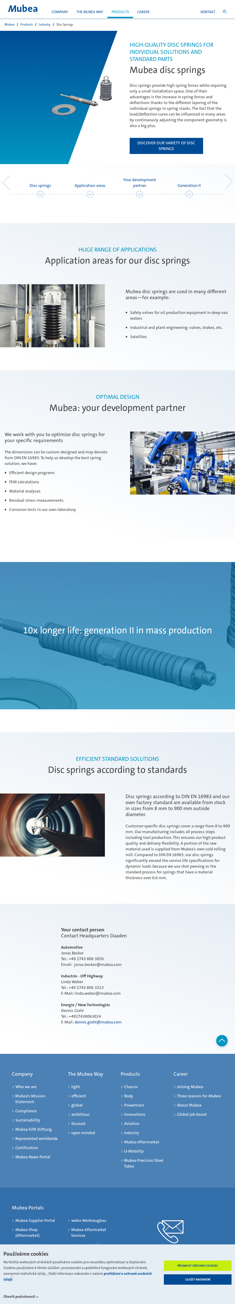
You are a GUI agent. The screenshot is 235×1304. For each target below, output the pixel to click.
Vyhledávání (225, 13)
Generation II (189, 185)
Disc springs (40, 185)
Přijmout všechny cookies (197, 1266)
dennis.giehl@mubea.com (98, 1022)
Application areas (90, 185)
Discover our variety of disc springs (166, 145)
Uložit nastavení (197, 1279)
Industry (44, 24)
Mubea (9, 24)
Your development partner (139, 182)
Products (26, 24)
